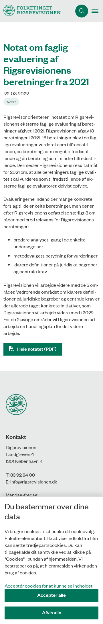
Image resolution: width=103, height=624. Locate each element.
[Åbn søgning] (81, 11)
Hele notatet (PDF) (37, 349)
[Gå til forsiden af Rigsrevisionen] (36, 11)
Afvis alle (51, 612)
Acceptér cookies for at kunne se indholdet (49, 585)
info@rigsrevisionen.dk (33, 481)
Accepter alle (51, 595)
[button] (97, 11)
